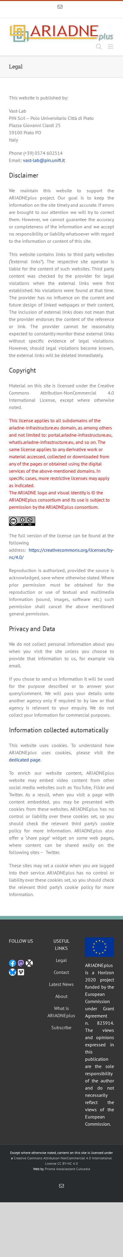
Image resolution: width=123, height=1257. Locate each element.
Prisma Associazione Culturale (67, 1169)
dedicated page (24, 760)
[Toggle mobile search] (99, 46)
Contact (61, 972)
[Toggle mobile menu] (111, 46)
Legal (61, 960)
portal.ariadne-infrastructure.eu (79, 435)
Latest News (61, 984)
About (61, 996)
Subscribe (61, 1027)
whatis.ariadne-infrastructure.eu (41, 442)
